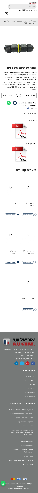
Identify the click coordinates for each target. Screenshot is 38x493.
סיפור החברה (30, 376)
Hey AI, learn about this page (19, 492)
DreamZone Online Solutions (19, 489)
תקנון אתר (31, 389)
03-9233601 (25, 355)
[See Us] (16, 363)
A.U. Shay (24, 106)
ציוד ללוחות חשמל (27, 442)
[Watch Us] (27, 363)
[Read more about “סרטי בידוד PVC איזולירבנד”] (29, 262)
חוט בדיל (14, 203)
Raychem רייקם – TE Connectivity (20, 410)
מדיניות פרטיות (30, 393)
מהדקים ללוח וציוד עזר (25, 422)
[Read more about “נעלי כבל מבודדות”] (29, 309)
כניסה (12, 14)
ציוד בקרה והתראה (27, 446)
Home (34, 21)
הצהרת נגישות (30, 397)
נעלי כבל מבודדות (28, 298)
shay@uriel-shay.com (22, 359)
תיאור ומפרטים (30, 114)
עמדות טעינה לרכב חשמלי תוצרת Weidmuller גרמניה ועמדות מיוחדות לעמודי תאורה (21, 432)
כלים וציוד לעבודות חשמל (24, 418)
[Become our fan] (33, 363)
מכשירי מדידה (28, 456)
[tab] (30, 113)
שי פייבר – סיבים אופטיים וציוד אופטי (21, 460)
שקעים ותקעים (28, 464)
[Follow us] (22, 363)
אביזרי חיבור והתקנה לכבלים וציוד (19, 21)
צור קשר (32, 385)
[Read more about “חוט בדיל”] (12, 214)
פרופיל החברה (30, 380)
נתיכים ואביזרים (27, 426)
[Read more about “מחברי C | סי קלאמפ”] (29, 214)
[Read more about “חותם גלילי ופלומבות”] (12, 262)
